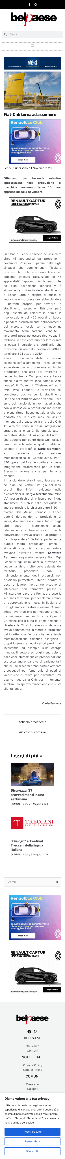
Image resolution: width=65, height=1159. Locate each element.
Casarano (32, 1084)
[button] (33, 46)
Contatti (32, 1050)
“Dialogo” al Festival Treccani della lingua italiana (27, 845)
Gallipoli (32, 1089)
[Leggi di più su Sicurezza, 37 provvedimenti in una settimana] (33, 774)
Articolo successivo (32, 732)
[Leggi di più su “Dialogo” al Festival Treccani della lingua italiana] (33, 824)
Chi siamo (32, 1046)
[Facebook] (29, 1032)
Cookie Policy (32, 1070)
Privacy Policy (32, 1065)
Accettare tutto (33, 1131)
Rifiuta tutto (32, 1151)
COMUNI (15, 804)
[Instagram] (36, 1032)
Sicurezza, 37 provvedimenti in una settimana (27, 794)
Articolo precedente (32, 722)
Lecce (8, 168)
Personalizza (32, 1141)
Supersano (20, 168)
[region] (32, 1126)
